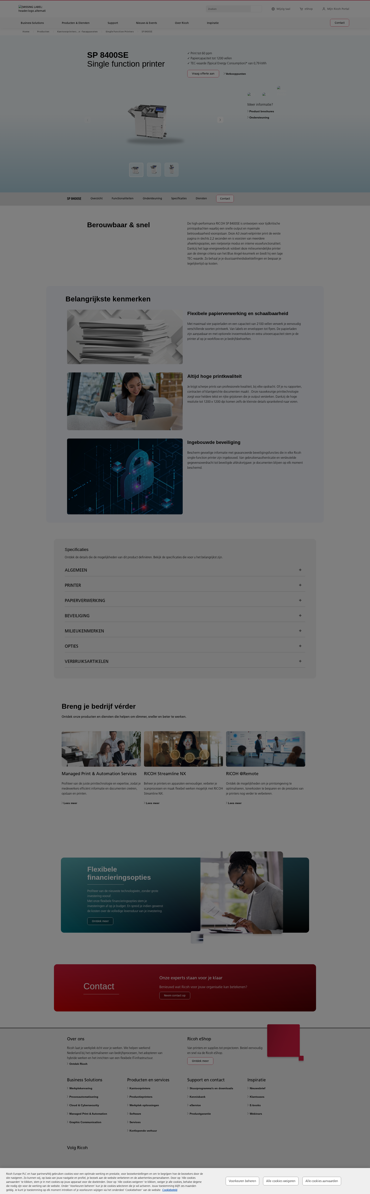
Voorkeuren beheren (242, 1181)
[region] (185, 1181)
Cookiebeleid (169, 1190)
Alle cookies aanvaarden (321, 1181)
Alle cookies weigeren (280, 1181)
